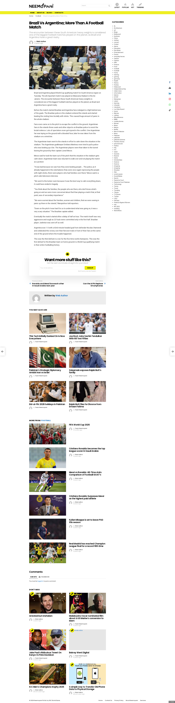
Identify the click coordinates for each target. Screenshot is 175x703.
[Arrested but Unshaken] (47, 603)
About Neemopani (132, 700)
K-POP (116, 97)
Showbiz (117, 170)
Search (109, 6)
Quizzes (116, 154)
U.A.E (115, 198)
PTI (115, 150)
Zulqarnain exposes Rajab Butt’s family (85, 371)
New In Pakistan (119, 131)
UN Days (116, 200)
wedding (117, 208)
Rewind (116, 156)
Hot (132, 7)
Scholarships (118, 160)
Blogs (49, 13)
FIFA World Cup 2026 (79, 424)
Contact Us (108, 700)
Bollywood (117, 34)
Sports (116, 178)
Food (115, 66)
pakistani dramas (119, 139)
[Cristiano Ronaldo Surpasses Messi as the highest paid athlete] (47, 505)
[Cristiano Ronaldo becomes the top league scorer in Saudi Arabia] (47, 457)
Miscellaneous (118, 117)
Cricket (116, 44)
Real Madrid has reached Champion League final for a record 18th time (87, 545)
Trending (140, 7)
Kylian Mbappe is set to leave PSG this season (86, 521)
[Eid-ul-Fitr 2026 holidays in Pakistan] (47, 391)
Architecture (118, 28)
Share (31, 48)
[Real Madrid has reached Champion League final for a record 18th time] (47, 552)
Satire (116, 158)
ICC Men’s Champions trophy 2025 (46, 686)
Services (143, 700)
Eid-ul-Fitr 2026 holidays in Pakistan (47, 404)
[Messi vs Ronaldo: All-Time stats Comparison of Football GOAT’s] (47, 481)
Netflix (116, 129)
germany (117, 79)
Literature (117, 107)
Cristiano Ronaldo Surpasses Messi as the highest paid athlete (86, 497)
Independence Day (120, 89)
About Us (40, 13)
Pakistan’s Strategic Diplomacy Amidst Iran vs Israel (45, 371)
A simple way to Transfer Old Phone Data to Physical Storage (87, 688)
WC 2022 (117, 206)
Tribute (116, 192)
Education (117, 48)
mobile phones (118, 121)
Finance (116, 64)
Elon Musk (117, 50)
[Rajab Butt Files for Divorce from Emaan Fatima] (87, 391)
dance (116, 46)
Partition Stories (119, 141)
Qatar (116, 152)
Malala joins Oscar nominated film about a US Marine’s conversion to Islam (86, 618)
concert (116, 42)
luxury (116, 111)
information (118, 93)
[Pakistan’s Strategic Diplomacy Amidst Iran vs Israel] (47, 357)
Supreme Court (119, 180)
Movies (116, 123)
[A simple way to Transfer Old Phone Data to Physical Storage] (87, 674)
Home (32, 13)
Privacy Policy (118, 700)
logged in (40, 581)
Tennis (116, 186)
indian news (118, 91)
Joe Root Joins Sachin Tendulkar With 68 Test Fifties (85, 337)
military (116, 115)
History (116, 83)
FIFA (115, 62)
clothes (116, 40)
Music (116, 125)
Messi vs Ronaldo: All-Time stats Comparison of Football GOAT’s (85, 473)
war (115, 204)
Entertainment (118, 52)
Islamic (116, 95)
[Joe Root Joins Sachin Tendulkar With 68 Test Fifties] (87, 323)
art (115, 30)
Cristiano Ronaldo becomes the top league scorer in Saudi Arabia (87, 449)
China (116, 38)
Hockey (116, 85)
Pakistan (117, 135)
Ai (114, 26)
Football (46, 420)
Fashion (116, 60)
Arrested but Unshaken (40, 615)
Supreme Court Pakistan (122, 182)
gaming (116, 77)
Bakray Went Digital (79, 652)
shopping (117, 166)
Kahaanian (117, 99)
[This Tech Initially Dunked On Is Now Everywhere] (47, 323)
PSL (115, 148)
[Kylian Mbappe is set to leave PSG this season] (47, 529)
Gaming (116, 75)
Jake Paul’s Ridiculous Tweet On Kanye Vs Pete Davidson (45, 653)
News (116, 133)
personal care (118, 143)
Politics (116, 146)
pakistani (117, 137)
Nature (116, 127)
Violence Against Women (122, 202)
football (116, 68)
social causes (118, 174)
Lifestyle (117, 105)
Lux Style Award (119, 109)
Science (116, 162)
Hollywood (117, 87)
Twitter (116, 196)
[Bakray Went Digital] (87, 639)
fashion (116, 58)
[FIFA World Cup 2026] (47, 434)
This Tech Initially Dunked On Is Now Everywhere (47, 337)
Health (116, 81)
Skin (115, 172)
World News (118, 210)
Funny (116, 73)
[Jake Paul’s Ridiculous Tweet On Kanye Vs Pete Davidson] (47, 639)
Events (116, 54)
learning (116, 103)
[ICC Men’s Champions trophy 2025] (47, 674)
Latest (117, 7)
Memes (116, 113)
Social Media (118, 176)
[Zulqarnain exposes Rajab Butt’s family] (87, 357)
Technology (117, 184)
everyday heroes (119, 56)
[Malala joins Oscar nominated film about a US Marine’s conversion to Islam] (87, 603)
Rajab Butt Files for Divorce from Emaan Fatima (85, 405)
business (117, 36)
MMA (115, 119)
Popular (125, 7)
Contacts (59, 13)
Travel (116, 188)
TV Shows (117, 194)
